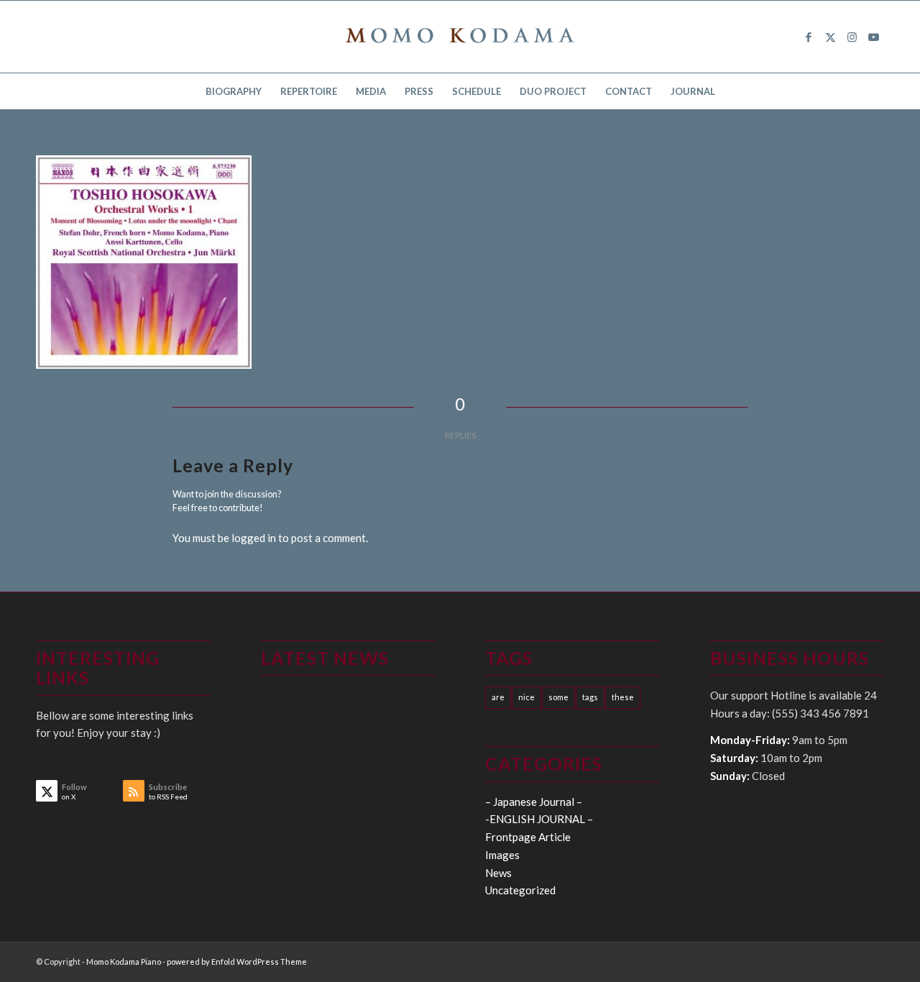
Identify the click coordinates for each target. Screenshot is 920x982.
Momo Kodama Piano (123, 961)
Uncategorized (520, 890)
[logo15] (460, 37)
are (498, 697)
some (558, 697)
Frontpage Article (528, 836)
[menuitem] (233, 91)
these (623, 697)
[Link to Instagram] (851, 36)
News (498, 872)
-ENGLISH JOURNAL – (539, 818)
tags (590, 697)
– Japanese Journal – (533, 801)
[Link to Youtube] (873, 36)
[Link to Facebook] (808, 36)
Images (502, 854)
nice (526, 697)
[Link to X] (830, 36)
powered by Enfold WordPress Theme (237, 961)
